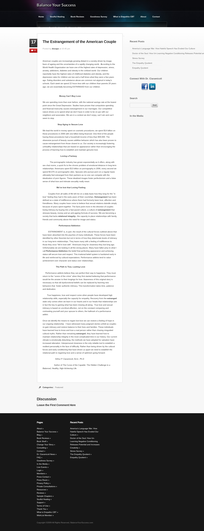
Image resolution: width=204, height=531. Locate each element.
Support (40, 502)
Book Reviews (77, 17)
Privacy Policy (43, 483)
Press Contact (43, 477)
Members (41, 474)
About (143, 17)
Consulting (41, 448)
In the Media (42, 464)
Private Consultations (46, 486)
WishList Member (44, 515)
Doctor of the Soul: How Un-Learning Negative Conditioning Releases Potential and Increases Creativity (149, 53)
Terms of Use (42, 506)
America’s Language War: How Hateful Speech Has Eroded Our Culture (149, 48)
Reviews (40, 493)
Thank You (41, 509)
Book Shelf (54, 28)
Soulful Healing (57, 17)
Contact (156, 17)
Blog (40, 28)
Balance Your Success (46, 432)
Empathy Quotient (140, 68)
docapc (55, 49)
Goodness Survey (98, 17)
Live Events (42, 467)
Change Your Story (45, 445)
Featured (59, 387)
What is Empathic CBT (123, 17)
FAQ (39, 457)
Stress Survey (138, 58)
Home (41, 17)
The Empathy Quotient (142, 63)
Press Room (42, 480)
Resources (41, 490)
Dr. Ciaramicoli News (75, 28)
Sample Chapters (44, 496)
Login (39, 470)
